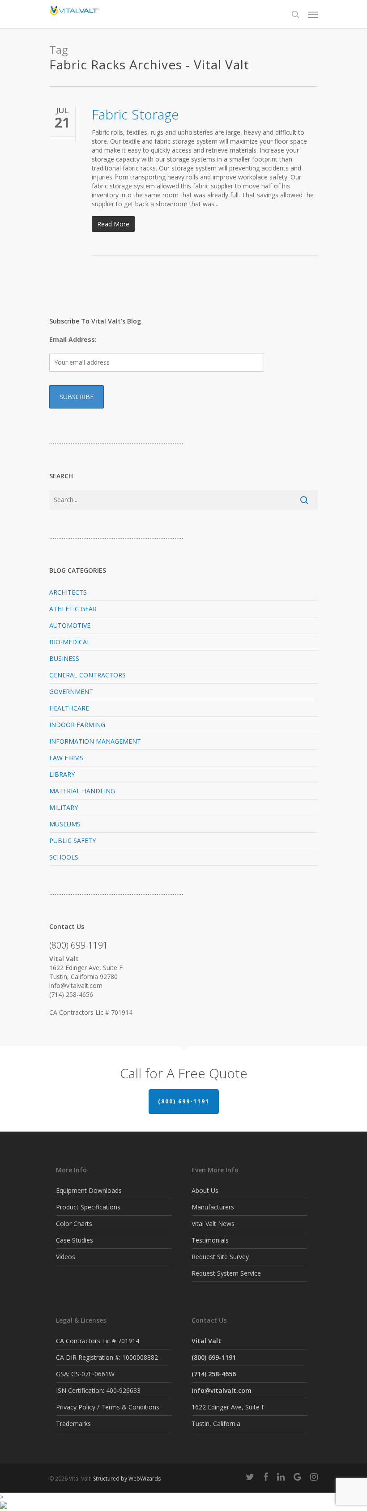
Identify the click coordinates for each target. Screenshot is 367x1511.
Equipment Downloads (89, 1190)
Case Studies (74, 1240)
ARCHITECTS (68, 592)
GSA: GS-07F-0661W (85, 1374)
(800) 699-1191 (183, 1101)
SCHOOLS (63, 857)
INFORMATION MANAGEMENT (95, 741)
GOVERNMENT (71, 691)
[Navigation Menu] (313, 14)
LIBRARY (62, 774)
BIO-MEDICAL (69, 642)
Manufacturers (213, 1207)
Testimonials (210, 1240)
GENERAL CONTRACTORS (87, 675)
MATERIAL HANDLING (82, 791)
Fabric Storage (135, 114)
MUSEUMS (65, 824)
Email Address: (73, 339)
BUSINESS (64, 658)
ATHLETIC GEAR (73, 608)
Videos (65, 1256)
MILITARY (63, 807)
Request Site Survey (220, 1256)
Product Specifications (88, 1207)
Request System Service (226, 1273)
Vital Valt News (213, 1223)
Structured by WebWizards (127, 1478)
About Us (205, 1190)
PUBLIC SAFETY (72, 840)
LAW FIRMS (66, 757)
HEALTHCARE (69, 708)
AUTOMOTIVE (69, 625)
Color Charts (74, 1223)
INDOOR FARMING (77, 724)
